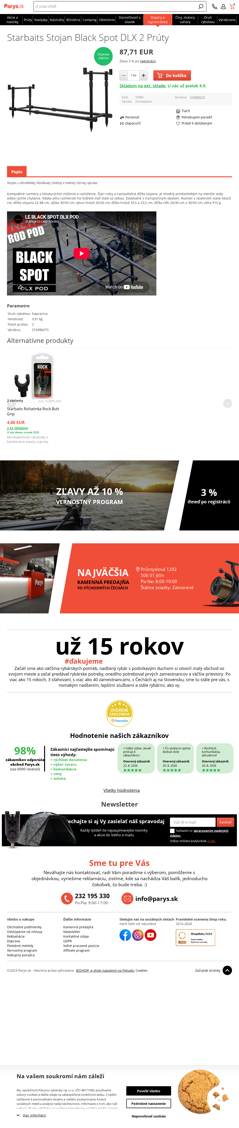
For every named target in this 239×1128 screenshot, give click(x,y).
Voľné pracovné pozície (81, 945)
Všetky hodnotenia (121, 790)
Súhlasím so (184, 831)
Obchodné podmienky (24, 927)
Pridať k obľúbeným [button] (197, 123)
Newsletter (71, 931)
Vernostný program (22, 950)
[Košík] (232, 6)
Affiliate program (76, 950)
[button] (200, 6)
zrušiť (211, 841)
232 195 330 (92, 896)
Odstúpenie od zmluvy (24, 931)
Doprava (13, 941)
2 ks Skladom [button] (17, 428)
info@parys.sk (156, 898)
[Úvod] (14, 6)
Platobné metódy (20, 945)
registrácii (148, 61)
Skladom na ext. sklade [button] (142, 86)
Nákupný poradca (21, 955)
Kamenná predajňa (78, 927)
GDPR (67, 941)
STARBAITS (197, 97)
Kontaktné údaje (76, 936)
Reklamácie (16, 936)
